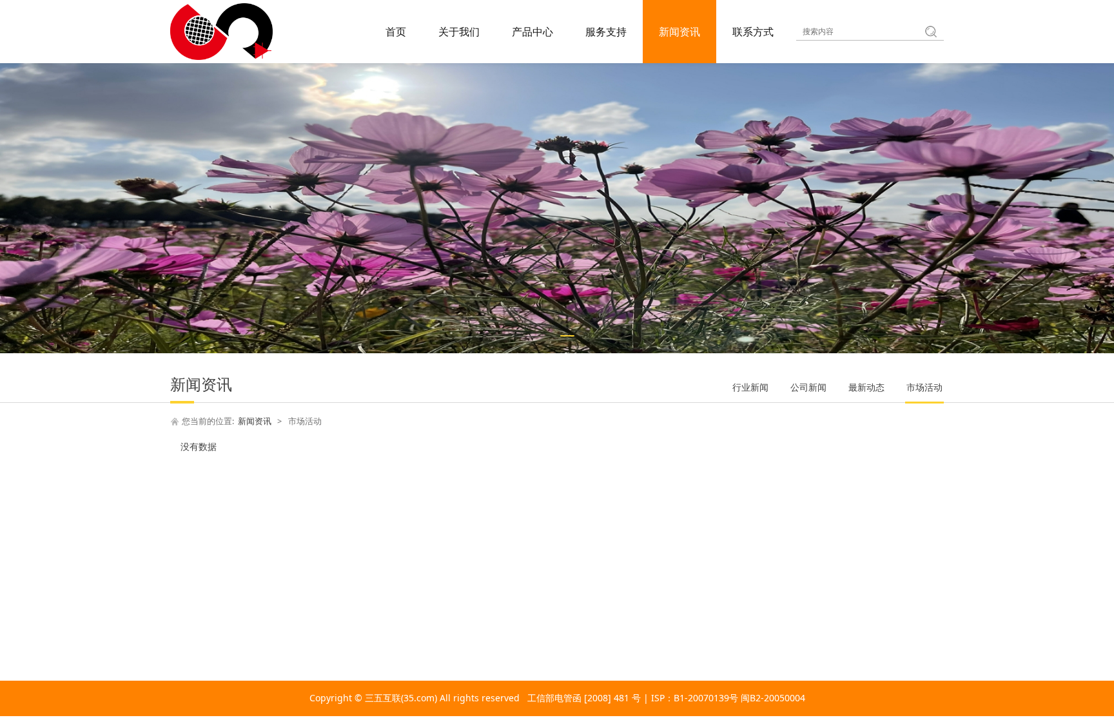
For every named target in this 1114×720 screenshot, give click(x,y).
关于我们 (459, 31)
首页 (396, 31)
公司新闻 (808, 387)
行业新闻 (750, 387)
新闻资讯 (679, 31)
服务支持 (606, 31)
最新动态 (866, 387)
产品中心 (532, 31)
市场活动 (924, 387)
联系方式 (753, 31)
